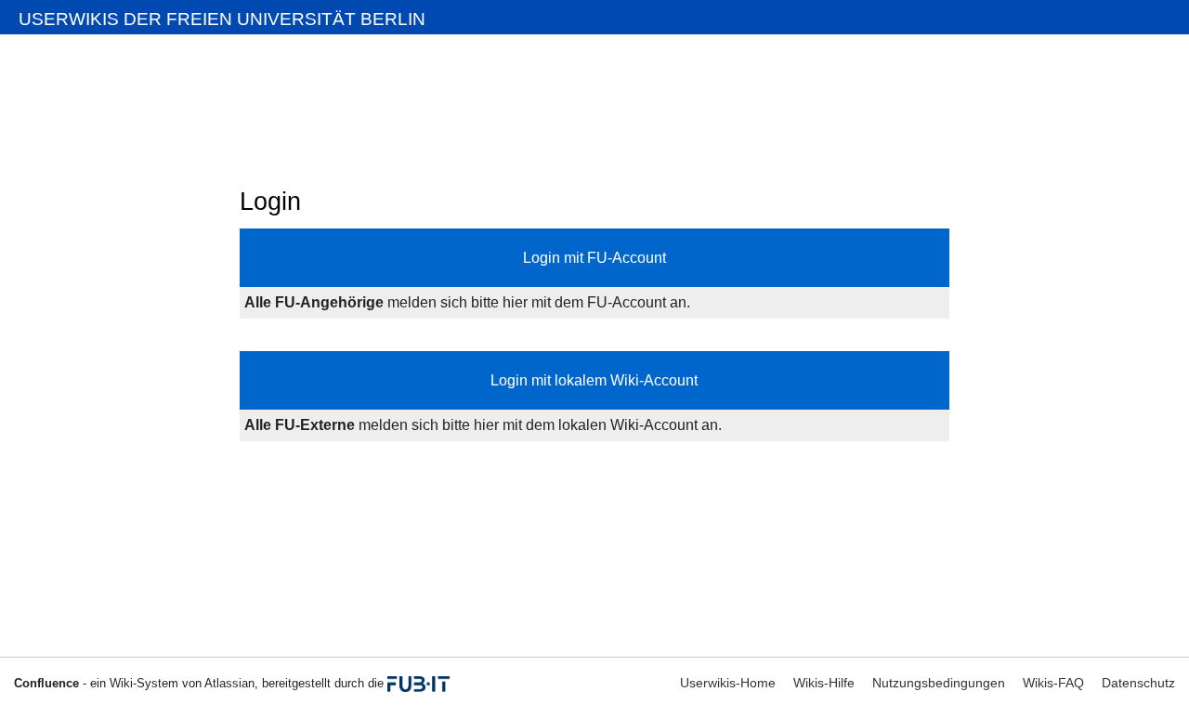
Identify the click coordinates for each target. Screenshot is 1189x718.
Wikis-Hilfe (824, 682)
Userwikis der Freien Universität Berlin (222, 19)
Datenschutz (1138, 682)
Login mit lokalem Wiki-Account (594, 380)
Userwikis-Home (728, 682)
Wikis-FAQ (1053, 682)
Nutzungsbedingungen (938, 682)
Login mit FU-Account (594, 258)
